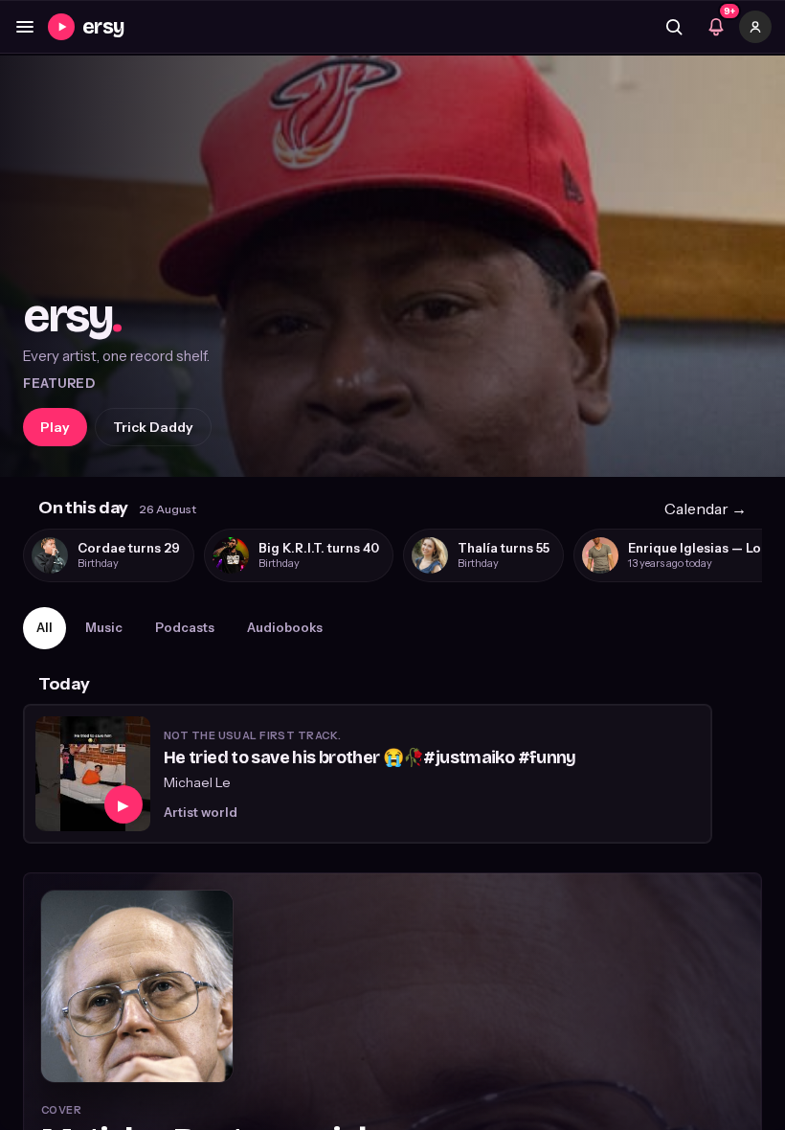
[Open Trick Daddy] (392, 266)
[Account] (755, 27)
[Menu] (25, 27)
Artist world (200, 812)
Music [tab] (104, 627)
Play (55, 427)
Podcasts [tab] (184, 627)
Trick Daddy (153, 427)
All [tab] (44, 627)
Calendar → (705, 508)
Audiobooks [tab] (285, 627)
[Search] (674, 27)
